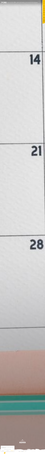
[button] (4, 453)
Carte (43, 10)
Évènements (22, 451)
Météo (44, 6)
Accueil (19, 451)
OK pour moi (12, 450)
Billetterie (44, 8)
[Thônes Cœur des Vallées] (4, 3)
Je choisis (8, 450)
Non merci (3, 450)
